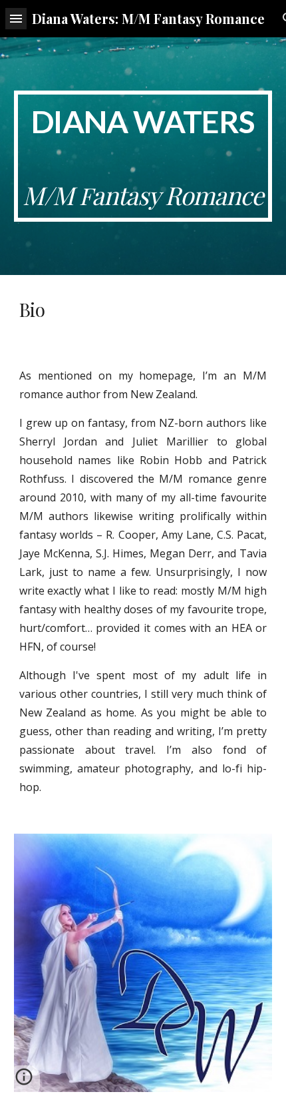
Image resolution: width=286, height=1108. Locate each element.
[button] (16, 18)
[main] (143, 156)
